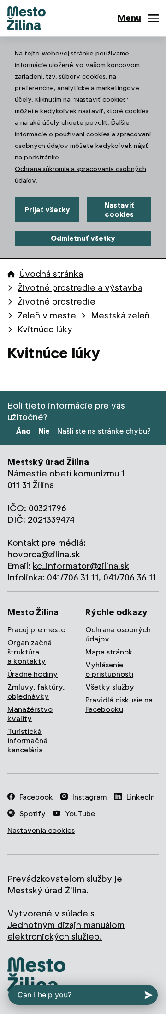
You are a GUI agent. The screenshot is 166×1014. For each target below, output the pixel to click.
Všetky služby (109, 687)
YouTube (80, 814)
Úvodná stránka (51, 273)
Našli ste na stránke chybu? (104, 431)
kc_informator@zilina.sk (81, 566)
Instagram (89, 797)
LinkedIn (140, 797)
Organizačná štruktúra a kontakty (29, 652)
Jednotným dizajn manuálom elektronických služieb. (66, 931)
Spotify (32, 814)
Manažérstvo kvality (30, 713)
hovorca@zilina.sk (43, 554)
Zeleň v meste (47, 315)
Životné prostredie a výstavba (80, 287)
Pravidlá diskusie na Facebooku (119, 704)
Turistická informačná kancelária (27, 740)
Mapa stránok (109, 652)
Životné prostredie (56, 301)
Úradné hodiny (32, 674)
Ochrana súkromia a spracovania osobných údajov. (80, 174)
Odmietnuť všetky (83, 238)
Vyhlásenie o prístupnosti (109, 669)
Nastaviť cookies (119, 209)
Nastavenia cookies (41, 830)
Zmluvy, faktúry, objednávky (36, 691)
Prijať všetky (47, 210)
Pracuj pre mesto (36, 630)
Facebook (36, 797)
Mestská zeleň (120, 315)
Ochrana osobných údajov (118, 634)
